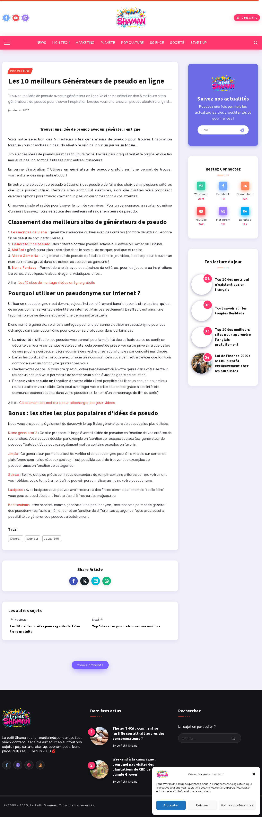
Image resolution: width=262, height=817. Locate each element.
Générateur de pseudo (31, 244)
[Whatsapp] (201, 191)
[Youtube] (16, 18)
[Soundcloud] (245, 191)
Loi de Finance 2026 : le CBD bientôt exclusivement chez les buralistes (232, 363)
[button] (254, 774)
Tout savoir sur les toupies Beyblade (231, 311)
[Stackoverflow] (40, 765)
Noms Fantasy (24, 267)
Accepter (171, 805)
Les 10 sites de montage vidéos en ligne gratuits (57, 282)
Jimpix (13, 453)
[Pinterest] (29, 765)
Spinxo (13, 474)
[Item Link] (201, 284)
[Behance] (245, 216)
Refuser (202, 805)
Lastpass (15, 489)
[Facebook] (6, 18)
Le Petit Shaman (128, 745)
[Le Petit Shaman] (131, 17)
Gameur (32, 538)
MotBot (18, 249)
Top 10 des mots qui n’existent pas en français (232, 284)
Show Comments (90, 665)
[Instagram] (25, 18)
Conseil (15, 538)
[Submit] (233, 738)
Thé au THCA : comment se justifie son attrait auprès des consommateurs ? (139, 733)
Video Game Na (25, 255)
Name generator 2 (22, 433)
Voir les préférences (237, 805)
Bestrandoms (19, 505)
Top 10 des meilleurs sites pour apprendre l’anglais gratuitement (233, 337)
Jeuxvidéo (51, 538)
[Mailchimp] (242, 130)
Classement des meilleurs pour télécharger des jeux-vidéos (67, 402)
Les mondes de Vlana (29, 232)
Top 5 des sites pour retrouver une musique (126, 626)
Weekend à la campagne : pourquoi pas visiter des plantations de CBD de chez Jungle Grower (136, 767)
